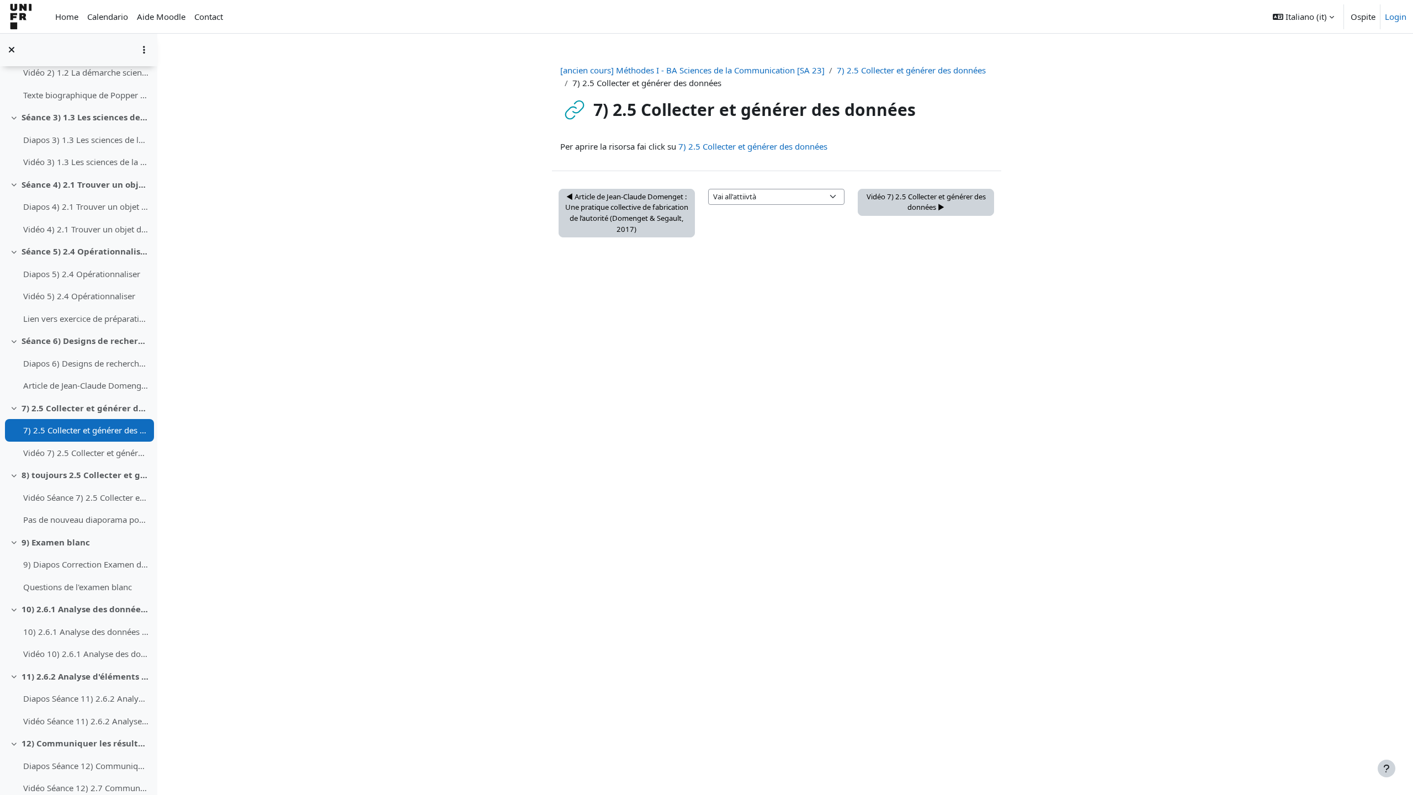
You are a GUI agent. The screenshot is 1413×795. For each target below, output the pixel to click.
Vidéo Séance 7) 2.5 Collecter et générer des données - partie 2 (85, 497)
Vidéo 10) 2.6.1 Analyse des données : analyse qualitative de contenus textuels (85, 653)
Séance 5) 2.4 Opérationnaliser (85, 251)
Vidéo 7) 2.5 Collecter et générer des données (85, 452)
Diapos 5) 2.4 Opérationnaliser (81, 273)
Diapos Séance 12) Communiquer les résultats (85, 765)
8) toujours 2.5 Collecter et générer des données (85, 474)
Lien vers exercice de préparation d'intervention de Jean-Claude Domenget (85, 318)
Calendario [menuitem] (107, 16)
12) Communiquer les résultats (85, 743)
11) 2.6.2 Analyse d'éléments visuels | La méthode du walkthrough (85, 676)
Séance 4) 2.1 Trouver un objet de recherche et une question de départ (85, 184)
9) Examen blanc (56, 542)
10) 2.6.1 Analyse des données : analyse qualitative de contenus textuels (85, 608)
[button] (1303, 16)
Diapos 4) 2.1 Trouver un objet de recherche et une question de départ (85, 206)
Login (1395, 16)
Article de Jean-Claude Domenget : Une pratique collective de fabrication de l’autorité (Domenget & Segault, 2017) (85, 385)
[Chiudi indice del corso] (11, 50)
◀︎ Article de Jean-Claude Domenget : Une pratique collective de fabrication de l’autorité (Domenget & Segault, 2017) (626, 213)
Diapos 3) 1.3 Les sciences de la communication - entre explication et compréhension (85, 139)
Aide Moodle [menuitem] (161, 16)
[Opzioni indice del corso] (144, 50)
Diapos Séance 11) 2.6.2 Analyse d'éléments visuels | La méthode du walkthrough (85, 698)
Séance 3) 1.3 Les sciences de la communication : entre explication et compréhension (85, 117)
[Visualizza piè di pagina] (1386, 768)
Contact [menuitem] (208, 16)
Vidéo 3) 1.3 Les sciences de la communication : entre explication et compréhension (85, 161)
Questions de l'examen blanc (77, 586)
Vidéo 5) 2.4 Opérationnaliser (79, 295)
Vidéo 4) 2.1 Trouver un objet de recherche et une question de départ (85, 229)
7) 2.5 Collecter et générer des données (85, 408)
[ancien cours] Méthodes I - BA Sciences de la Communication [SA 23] (692, 70)
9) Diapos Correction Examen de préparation (85, 564)
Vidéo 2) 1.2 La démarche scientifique (85, 72)
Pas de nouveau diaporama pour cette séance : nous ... (85, 519)
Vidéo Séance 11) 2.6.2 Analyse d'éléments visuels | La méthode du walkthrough (85, 721)
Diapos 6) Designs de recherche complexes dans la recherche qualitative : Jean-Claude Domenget (85, 363)
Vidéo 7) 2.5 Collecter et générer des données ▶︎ (926, 202)
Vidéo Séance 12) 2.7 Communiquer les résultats (85, 787)
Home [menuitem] (66, 16)
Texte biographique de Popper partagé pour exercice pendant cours (85, 94)
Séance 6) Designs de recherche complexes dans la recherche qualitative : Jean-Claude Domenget (85, 340)
